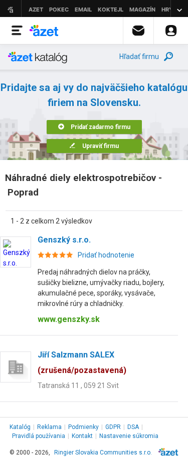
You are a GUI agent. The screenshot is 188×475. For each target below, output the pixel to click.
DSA (133, 427)
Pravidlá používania (38, 436)
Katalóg (20, 427)
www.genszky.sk (69, 319)
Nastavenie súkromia (128, 436)
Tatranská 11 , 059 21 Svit (78, 386)
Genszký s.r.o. (64, 239)
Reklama (49, 427)
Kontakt (82, 436)
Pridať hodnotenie (106, 255)
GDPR (113, 427)
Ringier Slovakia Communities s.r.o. (103, 452)
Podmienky (83, 427)
